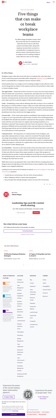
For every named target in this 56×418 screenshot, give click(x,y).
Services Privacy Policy (33, 412)
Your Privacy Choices (31, 414)
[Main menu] (54, 2)
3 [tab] (28, 265)
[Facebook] (47, 184)
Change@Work (46, 286)
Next (54, 256)
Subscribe (36, 212)
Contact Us (45, 293)
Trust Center (45, 412)
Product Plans (8, 397)
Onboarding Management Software (20, 368)
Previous (1, 256)
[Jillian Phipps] (21, 63)
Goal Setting (20, 335)
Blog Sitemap (42, 414)
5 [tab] (32, 265)
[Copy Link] (52, 184)
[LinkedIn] (44, 184)
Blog (31, 279)
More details (15, 410)
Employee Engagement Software (20, 296)
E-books (32, 283)
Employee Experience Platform (19, 304)
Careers (44, 279)
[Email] (50, 184)
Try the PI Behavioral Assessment (43, 397)
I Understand (13, 414)
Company (45, 275)
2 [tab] (26, 265)
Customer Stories (47, 289)
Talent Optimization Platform (9, 277)
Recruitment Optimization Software (20, 352)
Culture (44, 283)
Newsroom (45, 296)
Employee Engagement (27, 9)
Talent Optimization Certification (33, 292)
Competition (33, 321)
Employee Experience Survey (19, 326)
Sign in (48, 2)
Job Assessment (21, 320)
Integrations (33, 286)
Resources (33, 275)
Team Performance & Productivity (20, 360)
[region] (13, 409)
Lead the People (33, 312)
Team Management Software (20, 288)
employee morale (41, 78)
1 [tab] (23, 265)
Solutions (20, 275)
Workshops (32, 303)
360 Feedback (20, 332)
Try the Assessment (27, 231)
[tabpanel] (15, 255)
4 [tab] (30, 265)
